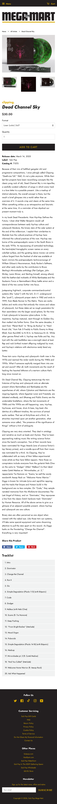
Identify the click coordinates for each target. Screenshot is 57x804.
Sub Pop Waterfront (28, 760)
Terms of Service (28, 733)
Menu (8, 3)
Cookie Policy (28, 730)
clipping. (8, 102)
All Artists (14, 31)
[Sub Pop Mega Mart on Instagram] (35, 701)
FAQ (28, 719)
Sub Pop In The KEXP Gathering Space (28, 764)
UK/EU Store (28, 771)
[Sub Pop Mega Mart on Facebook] (22, 701)
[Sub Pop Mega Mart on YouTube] (41, 701)
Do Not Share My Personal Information (28, 737)
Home (4, 31)
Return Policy (28, 723)
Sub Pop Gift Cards (28, 716)
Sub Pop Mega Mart (35, 798)
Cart (52, 3)
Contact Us (28, 740)
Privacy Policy (28, 726)
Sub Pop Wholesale (28, 767)
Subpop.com (28, 754)
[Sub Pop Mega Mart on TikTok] (28, 701)
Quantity (6, 131)
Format (5, 120)
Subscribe (45, 790)
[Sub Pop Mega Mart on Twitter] (15, 701)
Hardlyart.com (28, 757)
